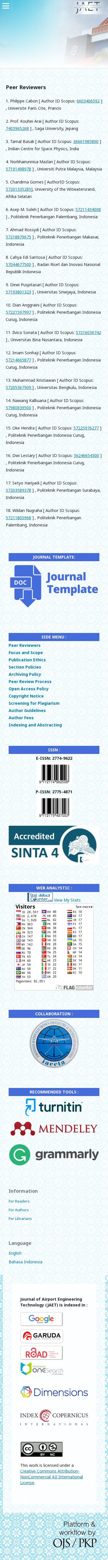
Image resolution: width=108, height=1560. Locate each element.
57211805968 (18, 517)
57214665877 (18, 360)
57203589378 (18, 490)
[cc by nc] (41, 1455)
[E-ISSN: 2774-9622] (54, 784)
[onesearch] (41, 1375)
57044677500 (18, 264)
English (15, 1253)
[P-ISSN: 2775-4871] (54, 818)
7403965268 (17, 128)
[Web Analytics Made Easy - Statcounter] (40, 900)
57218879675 (18, 237)
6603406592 (88, 101)
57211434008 (88, 209)
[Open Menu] (6, 6)
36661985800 (85, 141)
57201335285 (18, 189)
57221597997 (18, 312)
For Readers (19, 1201)
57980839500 (18, 407)
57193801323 (18, 292)
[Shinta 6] (54, 863)
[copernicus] (54, 1425)
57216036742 (88, 332)
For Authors (19, 1209)
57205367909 (19, 387)
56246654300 (86, 455)
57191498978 (18, 169)
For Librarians (20, 1218)
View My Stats (67, 900)
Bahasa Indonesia (25, 1261)
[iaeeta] (54, 1067)
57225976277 (86, 428)
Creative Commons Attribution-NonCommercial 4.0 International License (51, 1476)
